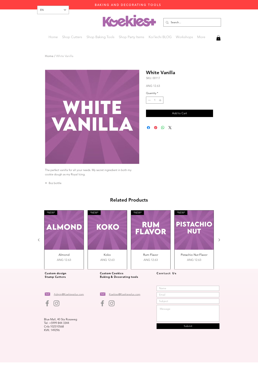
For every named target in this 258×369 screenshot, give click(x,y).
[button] (218, 37)
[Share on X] (170, 127)
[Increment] (160, 100)
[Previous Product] (38, 240)
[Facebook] (47, 303)
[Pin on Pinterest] (155, 127)
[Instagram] (56, 303)
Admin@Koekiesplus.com (69, 294)
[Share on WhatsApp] (163, 127)
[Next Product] (219, 240)
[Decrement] (149, 100)
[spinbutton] (154, 100)
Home (49, 56)
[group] (129, 240)
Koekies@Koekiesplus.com (124, 294)
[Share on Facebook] (148, 127)
